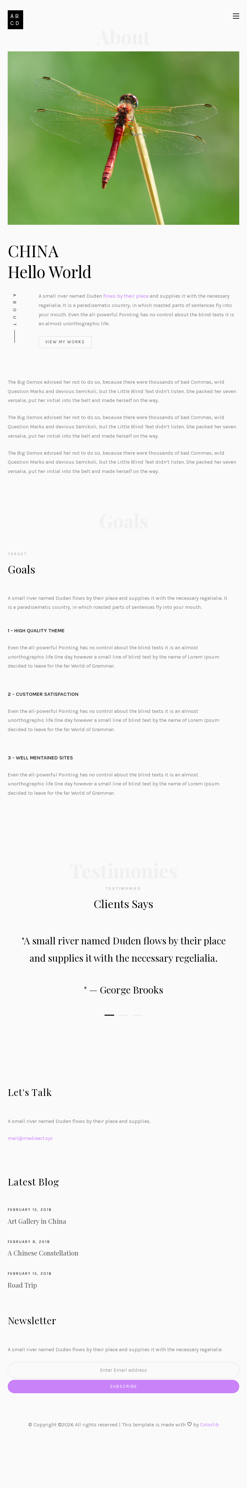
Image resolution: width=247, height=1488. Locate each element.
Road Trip (22, 1285)
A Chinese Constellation (43, 1252)
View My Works (65, 341)
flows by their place (126, 296)
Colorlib (209, 1425)
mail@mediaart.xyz (30, 1138)
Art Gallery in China (37, 1221)
